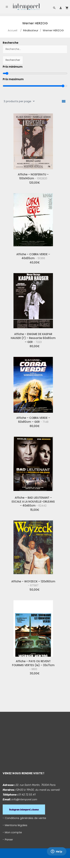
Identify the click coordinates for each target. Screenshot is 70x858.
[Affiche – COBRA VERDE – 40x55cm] (33, 220)
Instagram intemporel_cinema (24, 809)
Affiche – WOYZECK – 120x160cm (33, 583)
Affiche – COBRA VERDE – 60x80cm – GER (33, 420)
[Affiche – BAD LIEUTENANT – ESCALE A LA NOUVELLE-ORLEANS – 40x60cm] (33, 463)
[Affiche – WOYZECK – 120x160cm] (33, 547)
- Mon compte (12, 832)
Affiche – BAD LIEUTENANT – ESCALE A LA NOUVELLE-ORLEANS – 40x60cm (33, 501)
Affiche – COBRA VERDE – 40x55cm (33, 256)
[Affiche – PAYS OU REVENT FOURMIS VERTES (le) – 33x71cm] (33, 627)
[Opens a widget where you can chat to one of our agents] (56, 851)
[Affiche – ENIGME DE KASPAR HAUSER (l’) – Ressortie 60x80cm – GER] (33, 299)
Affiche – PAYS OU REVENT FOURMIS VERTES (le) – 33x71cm (33, 665)
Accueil (12, 30)
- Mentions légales (15, 825)
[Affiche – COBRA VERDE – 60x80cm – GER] (33, 383)
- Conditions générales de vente (24, 818)
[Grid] (64, 101)
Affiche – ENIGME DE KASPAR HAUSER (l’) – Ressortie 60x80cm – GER (33, 338)
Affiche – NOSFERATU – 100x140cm (33, 176)
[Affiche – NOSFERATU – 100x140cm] (33, 140)
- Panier (8, 839)
